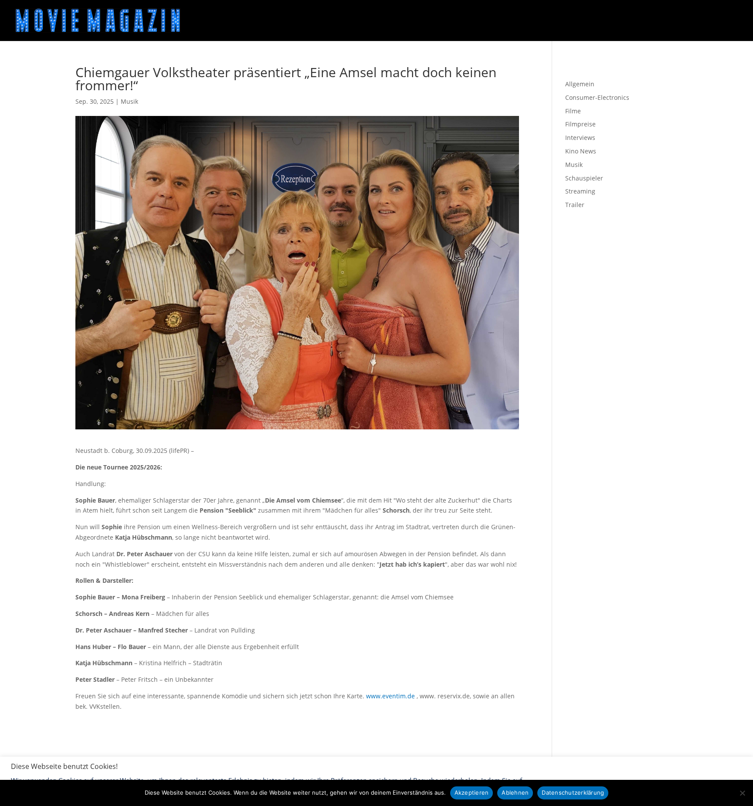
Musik (129, 101)
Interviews (580, 137)
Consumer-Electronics (597, 97)
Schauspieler (584, 178)
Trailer (574, 205)
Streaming (580, 191)
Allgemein (579, 84)
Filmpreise (580, 124)
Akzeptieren (472, 792)
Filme (573, 111)
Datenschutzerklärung (573, 792)
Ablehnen (515, 792)
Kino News (580, 151)
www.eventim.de (390, 696)
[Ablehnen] (742, 793)
